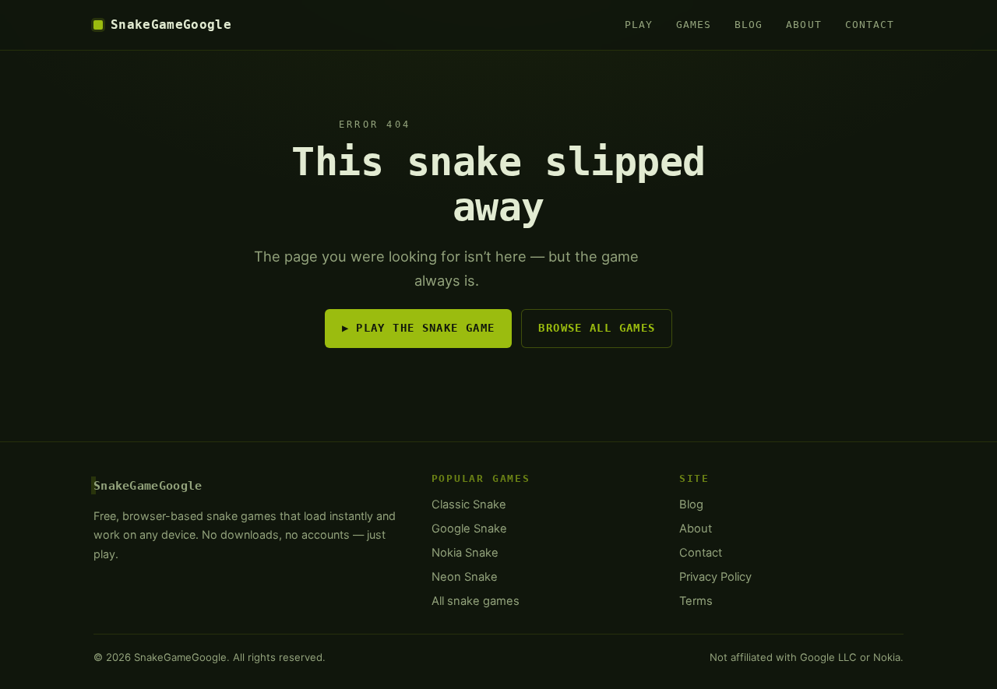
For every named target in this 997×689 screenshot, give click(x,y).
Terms (696, 601)
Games (693, 24)
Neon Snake (465, 577)
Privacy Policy (715, 577)
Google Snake (469, 529)
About (803, 24)
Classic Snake (469, 504)
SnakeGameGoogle (171, 24)
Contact (869, 24)
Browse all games (596, 328)
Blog (749, 24)
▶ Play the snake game (418, 328)
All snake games (476, 601)
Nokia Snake (465, 553)
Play (639, 24)
